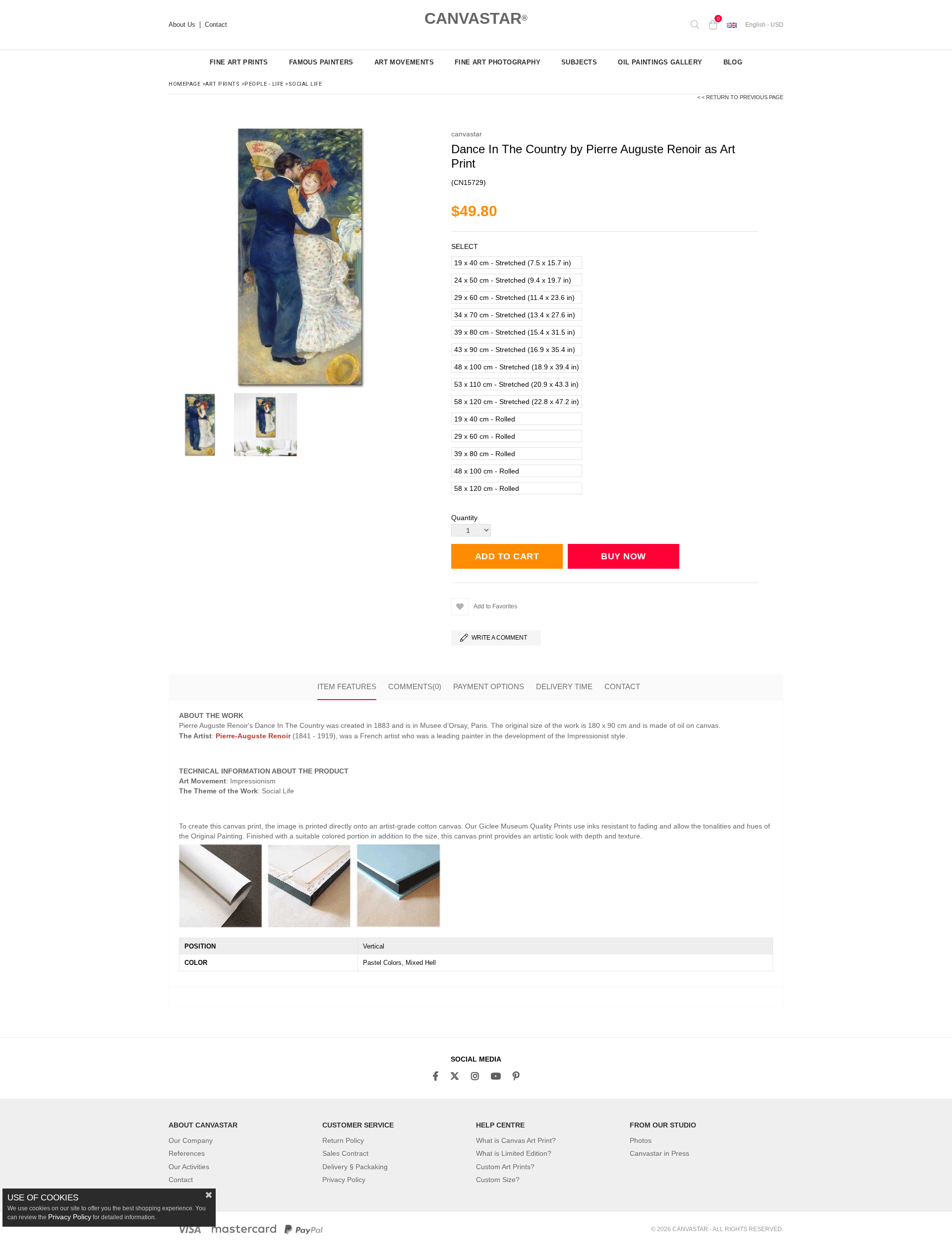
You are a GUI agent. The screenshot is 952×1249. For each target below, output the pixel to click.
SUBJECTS (579, 62)
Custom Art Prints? (505, 1167)
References (187, 1153)
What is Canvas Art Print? (516, 1140)
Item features (346, 686)
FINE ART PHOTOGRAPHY (497, 62)
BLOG (733, 62)
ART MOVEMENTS (404, 62)
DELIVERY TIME (564, 686)
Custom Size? (498, 1180)
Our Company (191, 1140)
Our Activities (189, 1167)
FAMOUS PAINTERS (321, 62)
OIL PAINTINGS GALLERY (660, 62)
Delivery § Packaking (355, 1167)
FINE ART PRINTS (239, 62)
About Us (182, 24)
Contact (216, 24)
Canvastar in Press (659, 1153)
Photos (641, 1140)
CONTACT (622, 686)
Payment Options (488, 686)
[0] (713, 25)
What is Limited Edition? (513, 1153)
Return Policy (343, 1140)
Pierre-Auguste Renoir (253, 736)
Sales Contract (345, 1153)
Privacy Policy (343, 1180)
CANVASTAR (476, 18)
